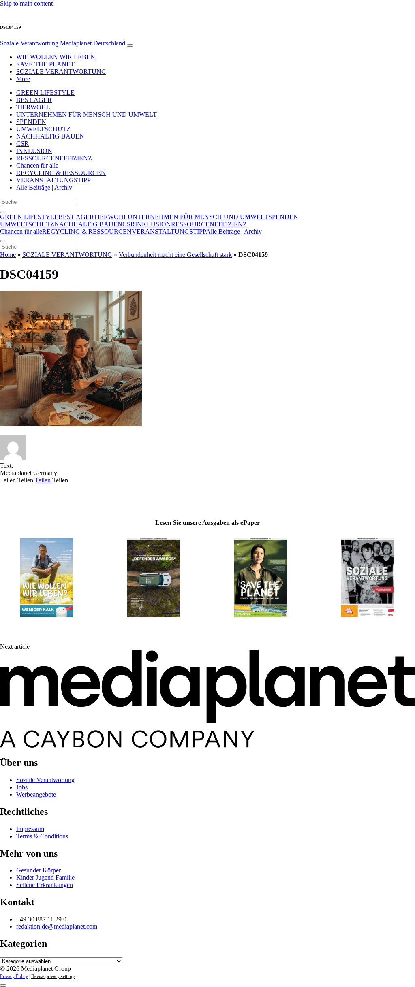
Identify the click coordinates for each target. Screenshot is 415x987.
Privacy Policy (14, 976)
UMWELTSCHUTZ (43, 129)
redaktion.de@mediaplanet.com (56, 926)
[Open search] (3, 212)
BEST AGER (34, 99)
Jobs (22, 787)
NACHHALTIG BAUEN (50, 136)
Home (8, 254)
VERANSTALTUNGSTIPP (53, 180)
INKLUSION (34, 150)
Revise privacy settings (53, 976)
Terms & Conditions (42, 836)
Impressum (30, 828)
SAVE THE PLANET (45, 64)
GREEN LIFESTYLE (45, 92)
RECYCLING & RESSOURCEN (61, 172)
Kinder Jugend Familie (45, 877)
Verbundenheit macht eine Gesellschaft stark (175, 254)
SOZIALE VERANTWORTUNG (61, 71)
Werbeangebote (36, 794)
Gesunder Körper (38, 870)
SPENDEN (31, 121)
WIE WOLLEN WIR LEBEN (55, 56)
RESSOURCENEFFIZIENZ (54, 158)
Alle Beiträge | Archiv (44, 187)
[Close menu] (3, 241)
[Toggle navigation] (130, 45)
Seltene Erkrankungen (44, 884)
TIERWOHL (33, 107)
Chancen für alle (37, 165)
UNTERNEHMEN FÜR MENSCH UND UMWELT (86, 114)
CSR (22, 143)
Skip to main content (26, 3)
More (23, 78)
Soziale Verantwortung (62, 43)
